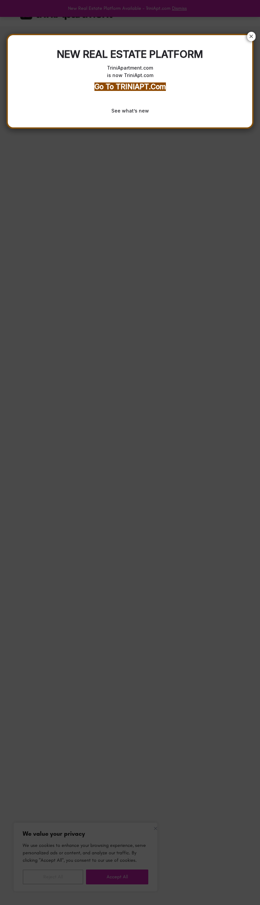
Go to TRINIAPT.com (130, 86)
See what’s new (130, 111)
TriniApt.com (138, 75)
